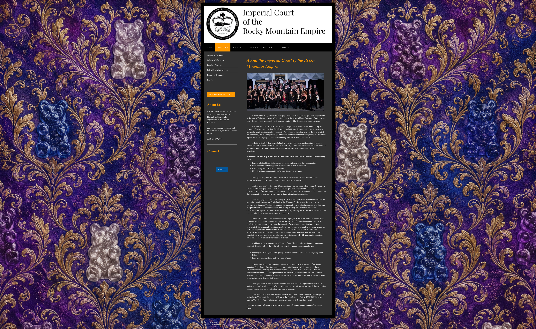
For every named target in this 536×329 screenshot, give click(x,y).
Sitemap (213, 322)
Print (206, 322)
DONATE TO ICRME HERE (221, 94)
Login (332, 322)
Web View (331, 324)
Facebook (222, 169)
